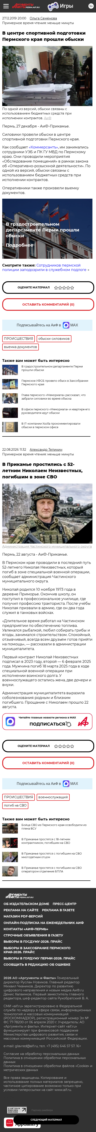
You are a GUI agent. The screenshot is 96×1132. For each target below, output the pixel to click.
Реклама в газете (58, 910)
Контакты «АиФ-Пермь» (26, 929)
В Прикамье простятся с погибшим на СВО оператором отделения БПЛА (51, 869)
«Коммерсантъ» (43, 147)
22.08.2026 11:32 (14, 450)
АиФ (47, 118)
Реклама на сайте (21, 910)
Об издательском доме (26, 904)
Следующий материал (46, 1119)
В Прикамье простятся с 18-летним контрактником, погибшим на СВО (45, 841)
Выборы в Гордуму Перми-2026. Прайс (39, 958)
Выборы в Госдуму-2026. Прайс (33, 942)
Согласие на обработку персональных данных (41, 1054)
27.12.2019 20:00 (14, 18)
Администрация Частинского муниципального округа (47, 546)
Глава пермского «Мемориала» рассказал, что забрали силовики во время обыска (53, 396)
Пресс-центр (64, 904)
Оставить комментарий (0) (48, 304)
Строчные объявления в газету (33, 935)
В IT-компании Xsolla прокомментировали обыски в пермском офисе (50, 425)
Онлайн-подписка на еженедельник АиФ (44, 923)
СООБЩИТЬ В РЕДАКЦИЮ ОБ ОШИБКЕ (37, 965)
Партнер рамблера (42, 1110)
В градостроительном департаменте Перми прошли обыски (42, 229)
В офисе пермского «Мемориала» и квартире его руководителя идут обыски (55, 411)
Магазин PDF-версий (23, 916)
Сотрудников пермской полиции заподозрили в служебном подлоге (44, 267)
